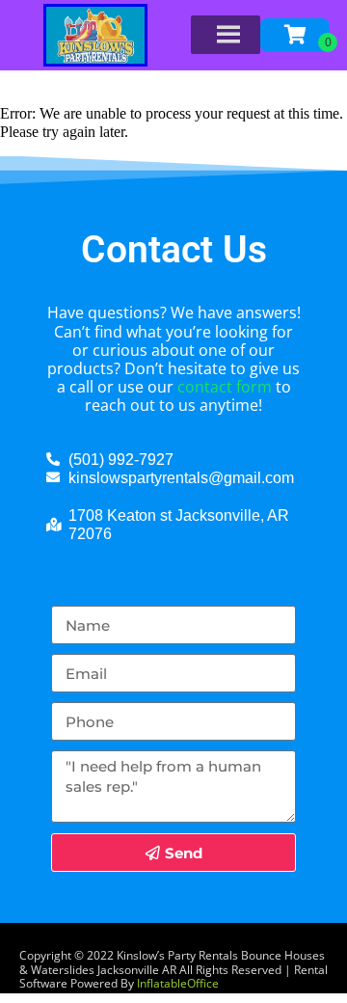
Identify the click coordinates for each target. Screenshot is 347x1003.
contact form (224, 386)
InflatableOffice (178, 983)
